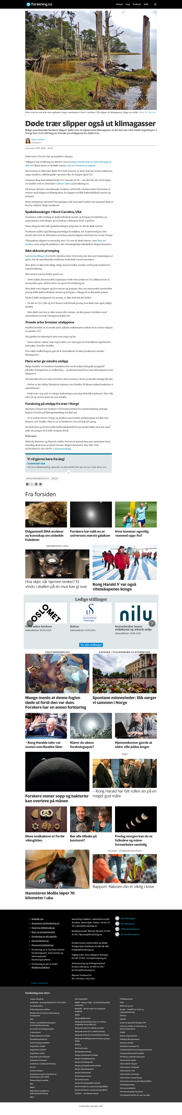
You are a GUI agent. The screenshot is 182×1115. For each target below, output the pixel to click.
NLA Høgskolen (81, 999)
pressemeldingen (35, 256)
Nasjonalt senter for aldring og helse (89, 1028)
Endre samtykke (39, 983)
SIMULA (123, 1016)
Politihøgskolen (126, 999)
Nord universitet (81, 1048)
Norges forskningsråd (84, 1062)
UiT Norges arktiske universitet (132, 1057)
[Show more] (69, 473)
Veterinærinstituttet (128, 1088)
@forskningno (128, 918)
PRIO (122, 1002)
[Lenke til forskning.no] (68, 3)
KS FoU (33, 1067)
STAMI (122, 1032)
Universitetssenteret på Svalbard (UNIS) (135, 1081)
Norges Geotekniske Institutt (86, 1055)
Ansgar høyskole (36, 999)
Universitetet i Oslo (127, 1071)
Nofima (78, 1045)
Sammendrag (63, 448)
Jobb (146, 4)
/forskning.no (128, 923)
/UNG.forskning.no (130, 929)
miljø (54, 479)
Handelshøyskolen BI (38, 1039)
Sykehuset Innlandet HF (129, 1046)
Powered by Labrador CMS (91, 1106)
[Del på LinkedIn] (36, 484)
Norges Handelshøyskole (85, 1059)
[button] (29, 623)
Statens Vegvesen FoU (128, 1036)
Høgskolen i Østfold (38, 1050)
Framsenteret (35, 1032)
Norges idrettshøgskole (84, 1069)
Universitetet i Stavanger (129, 1074)
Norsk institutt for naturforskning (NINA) (91, 1086)
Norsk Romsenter (82, 1080)
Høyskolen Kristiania (38, 1060)
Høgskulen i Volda (37, 1053)
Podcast (137, 4)
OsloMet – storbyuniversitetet (87, 1093)
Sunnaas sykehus (126, 1043)
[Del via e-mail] (40, 484)
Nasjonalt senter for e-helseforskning (90, 1031)
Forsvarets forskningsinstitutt (42, 1029)
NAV (31, 1084)
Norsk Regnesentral (83, 1076)
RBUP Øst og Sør (126, 1006)
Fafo (31, 1019)
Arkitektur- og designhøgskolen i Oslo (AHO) (48, 1002)
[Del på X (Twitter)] (32, 484)
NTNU (77, 1015)
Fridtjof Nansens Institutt (40, 1036)
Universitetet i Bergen (128, 1064)
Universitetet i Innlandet (129, 1067)
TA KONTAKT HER (36, 463)
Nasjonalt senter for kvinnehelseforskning (92, 1035)
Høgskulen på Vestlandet (40, 1057)
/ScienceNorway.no (130, 934)
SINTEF (123, 1019)
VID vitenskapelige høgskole (131, 1092)
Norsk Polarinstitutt (83, 1073)
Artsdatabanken (36, 1006)
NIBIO (32, 1087)
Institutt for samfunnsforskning (43, 1064)
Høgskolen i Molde (37, 1046)
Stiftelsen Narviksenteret (130, 1039)
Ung (128, 4)
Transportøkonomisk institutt (132, 1053)
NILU (32, 1097)
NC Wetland (150, 112)
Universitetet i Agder (128, 1060)
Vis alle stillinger (91, 644)
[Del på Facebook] (27, 484)
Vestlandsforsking (127, 1085)
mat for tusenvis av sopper (80, 165)
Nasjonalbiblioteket (82, 1018)
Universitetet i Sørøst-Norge (131, 1078)
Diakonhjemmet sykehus (40, 1009)
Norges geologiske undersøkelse (88, 1066)
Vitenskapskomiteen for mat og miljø (135, 1095)
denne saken (64, 183)
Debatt (119, 4)
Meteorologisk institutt (39, 1080)
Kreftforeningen (36, 1071)
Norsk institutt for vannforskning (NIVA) (91, 1090)
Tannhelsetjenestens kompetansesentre (136, 1050)
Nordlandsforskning (83, 1052)
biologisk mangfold (37, 479)
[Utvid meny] (155, 4)
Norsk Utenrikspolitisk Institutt (87, 1083)
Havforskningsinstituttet (40, 1043)
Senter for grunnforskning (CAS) (133, 1023)
